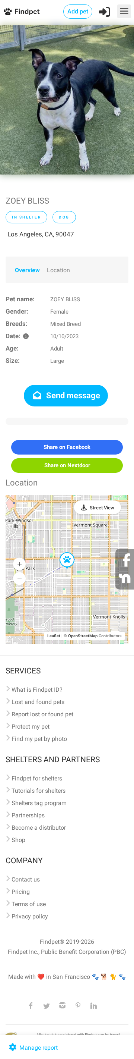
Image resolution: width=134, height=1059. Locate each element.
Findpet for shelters (37, 778)
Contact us (26, 879)
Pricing (21, 891)
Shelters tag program (39, 803)
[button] (62, 552)
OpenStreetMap (83, 636)
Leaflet (53, 636)
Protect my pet (31, 726)
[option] (67, 100)
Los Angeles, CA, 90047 (40, 234)
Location (58, 270)
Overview (27, 270)
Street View (102, 507)
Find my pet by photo (39, 738)
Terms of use (29, 904)
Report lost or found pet (42, 714)
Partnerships (28, 815)
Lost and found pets (38, 702)
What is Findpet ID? (37, 689)
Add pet (77, 11)
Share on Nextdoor (67, 465)
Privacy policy (30, 916)
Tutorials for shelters (39, 790)
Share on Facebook (67, 447)
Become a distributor (39, 827)
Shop (18, 839)
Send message (72, 395)
